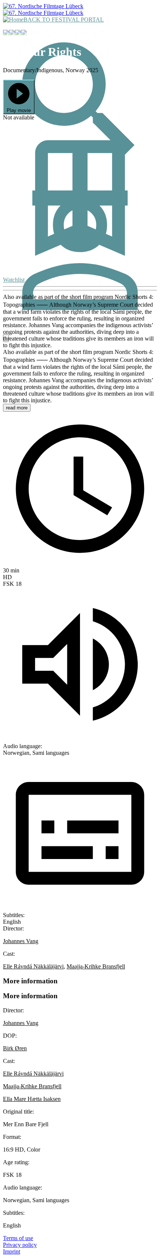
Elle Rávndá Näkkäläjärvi (33, 966)
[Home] (13, 19)
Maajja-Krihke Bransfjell (96, 966)
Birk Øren (15, 1048)
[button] (19, 97)
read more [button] (17, 408)
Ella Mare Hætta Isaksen (32, 1099)
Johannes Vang (20, 941)
